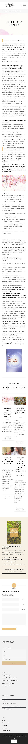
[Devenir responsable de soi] (8, 451)
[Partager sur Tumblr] (16, 388)
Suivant (23, 441)
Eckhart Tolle (5, 247)
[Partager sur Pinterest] (11, 388)
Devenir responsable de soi (7, 462)
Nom (22, 599)
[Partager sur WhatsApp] (9, 388)
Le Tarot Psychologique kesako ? (20, 412)
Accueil (3, 720)
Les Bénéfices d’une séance (7, 708)
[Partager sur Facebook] (3, 388)
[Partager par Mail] (24, 388)
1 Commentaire (19, 508)
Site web (23, 609)
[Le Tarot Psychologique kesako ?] (20, 401)
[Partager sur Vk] (19, 388)
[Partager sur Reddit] (22, 388)
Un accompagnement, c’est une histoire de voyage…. (12, 706)
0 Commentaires (7, 437)
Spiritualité (7, 407)
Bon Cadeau (4, 698)
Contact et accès (6, 730)
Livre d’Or (4, 728)
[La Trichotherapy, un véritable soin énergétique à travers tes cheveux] (20, 451)
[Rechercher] (20, 5)
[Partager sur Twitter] (6, 388)
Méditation (4, 700)
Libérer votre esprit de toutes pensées (7, 413)
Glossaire (4, 725)
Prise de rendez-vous (7, 723)
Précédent (4, 441)
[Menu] (24, 5)
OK (14, 741)
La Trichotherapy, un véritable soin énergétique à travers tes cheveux (20, 467)
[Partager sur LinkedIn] (14, 388)
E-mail (23, 604)
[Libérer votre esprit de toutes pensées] (8, 401)
